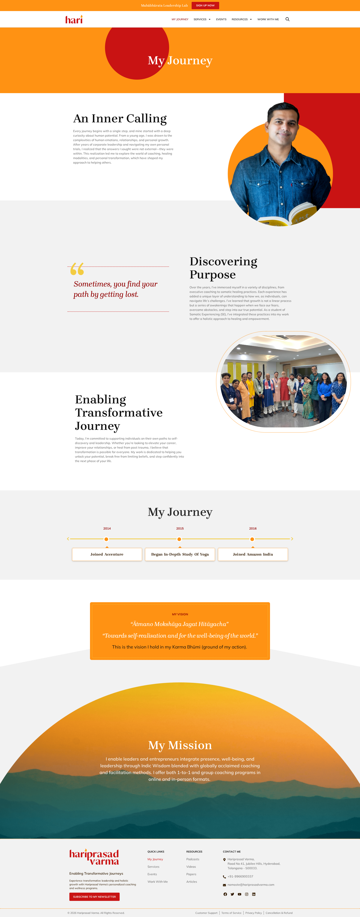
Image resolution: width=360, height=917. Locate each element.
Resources (240, 19)
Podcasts (192, 859)
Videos (191, 866)
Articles (191, 881)
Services (200, 19)
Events (221, 19)
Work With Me (268, 19)
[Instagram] (246, 894)
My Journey (180, 19)
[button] (287, 19)
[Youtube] (239, 894)
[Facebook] (225, 894)
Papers (191, 874)
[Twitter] (232, 894)
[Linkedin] (254, 894)
